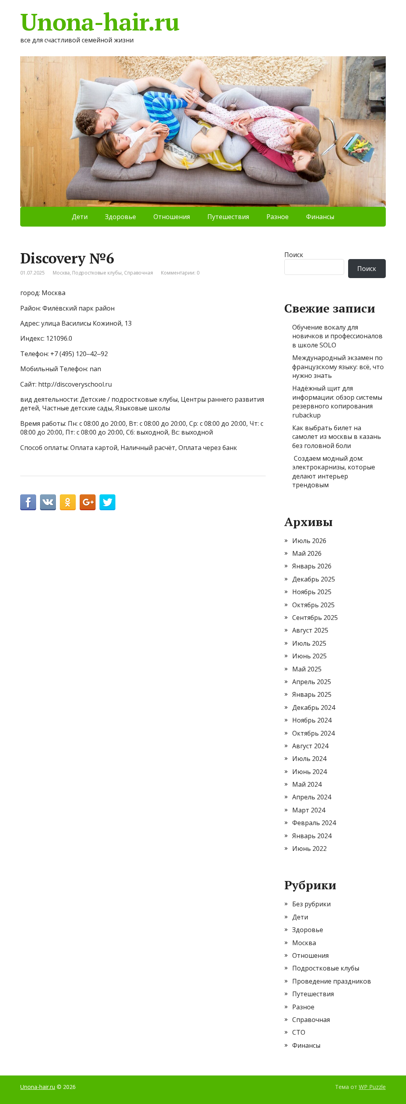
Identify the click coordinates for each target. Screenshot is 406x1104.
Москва (61, 272)
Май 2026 (307, 553)
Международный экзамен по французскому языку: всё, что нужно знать (338, 366)
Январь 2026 (311, 566)
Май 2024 (307, 784)
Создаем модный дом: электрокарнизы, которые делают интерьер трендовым (333, 471)
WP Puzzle (372, 1087)
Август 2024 (310, 746)
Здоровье (120, 216)
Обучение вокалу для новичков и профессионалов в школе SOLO (337, 336)
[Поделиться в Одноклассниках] (68, 502)
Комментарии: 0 (180, 272)
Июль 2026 (309, 540)
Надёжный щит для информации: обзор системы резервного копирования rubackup (337, 401)
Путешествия (228, 216)
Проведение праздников (331, 981)
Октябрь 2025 (313, 605)
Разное (277, 216)
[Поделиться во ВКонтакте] (48, 502)
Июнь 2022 (309, 848)
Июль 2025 (309, 643)
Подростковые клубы (97, 272)
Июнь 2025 (309, 656)
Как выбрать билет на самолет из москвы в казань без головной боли (336, 436)
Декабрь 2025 (313, 579)
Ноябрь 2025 (311, 591)
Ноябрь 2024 (311, 720)
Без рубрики (311, 904)
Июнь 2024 (309, 771)
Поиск (293, 254)
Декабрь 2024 (313, 707)
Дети (80, 216)
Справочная (138, 272)
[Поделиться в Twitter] (107, 502)
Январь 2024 (311, 835)
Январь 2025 (311, 694)
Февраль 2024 (314, 822)
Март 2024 (308, 810)
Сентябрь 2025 (315, 617)
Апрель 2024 (311, 797)
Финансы (320, 216)
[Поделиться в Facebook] (28, 502)
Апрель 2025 (311, 681)
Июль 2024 (309, 758)
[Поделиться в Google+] (88, 502)
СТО (298, 1032)
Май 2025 (307, 669)
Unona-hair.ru (99, 22)
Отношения (171, 216)
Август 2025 (310, 630)
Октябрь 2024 (313, 733)
